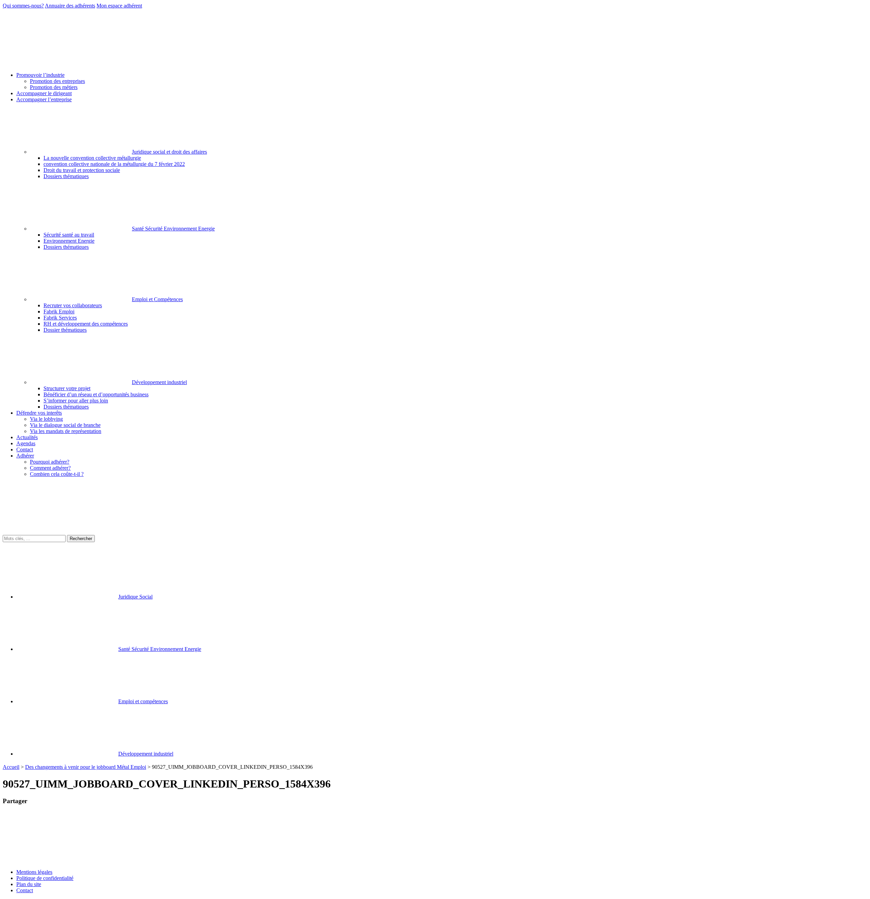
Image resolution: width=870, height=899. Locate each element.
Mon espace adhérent (119, 5)
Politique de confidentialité (44, 878)
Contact (24, 890)
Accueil (11, 767)
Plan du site (28, 884)
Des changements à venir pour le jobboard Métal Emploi (85, 767)
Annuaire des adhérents (70, 5)
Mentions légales (34, 872)
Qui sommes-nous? (23, 5)
